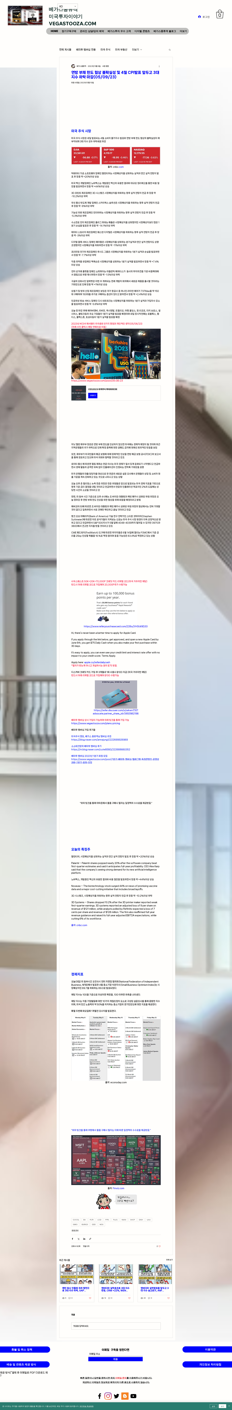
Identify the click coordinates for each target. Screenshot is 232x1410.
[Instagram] (108, 1396)
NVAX (124, 1220)
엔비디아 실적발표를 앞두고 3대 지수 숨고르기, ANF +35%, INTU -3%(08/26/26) (155, 1289)
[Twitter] (116, 1396)
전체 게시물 (65, 49)
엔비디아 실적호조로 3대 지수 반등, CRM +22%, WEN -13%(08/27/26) (115, 1289)
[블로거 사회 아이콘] (125, 1396)
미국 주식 (105, 49)
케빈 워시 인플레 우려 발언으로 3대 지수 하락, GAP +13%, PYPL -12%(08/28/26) (75, 1289)
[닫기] (229, 1406)
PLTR (91, 1220)
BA (84, 1220)
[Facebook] (99, 1396)
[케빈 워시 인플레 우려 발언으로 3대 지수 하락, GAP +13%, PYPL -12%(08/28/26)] (76, 1274)
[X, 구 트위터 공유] (78, 1239)
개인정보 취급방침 (87, 1406)
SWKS (75, 1224)
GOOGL (76, 1220)
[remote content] (116, 107)
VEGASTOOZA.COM (72, 23)
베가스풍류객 (63, 9)
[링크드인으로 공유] (84, 1239)
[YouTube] (133, 1396)
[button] (219, 14)
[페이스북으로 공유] (72, 1239)
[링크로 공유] (90, 1239)
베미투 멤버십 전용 (86, 49)
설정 (213, 1406)
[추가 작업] (159, 66)
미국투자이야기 (66, 16)
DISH (141, 1220)
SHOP (132, 1220)
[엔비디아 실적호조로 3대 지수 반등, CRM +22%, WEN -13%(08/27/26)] (115, 1274)
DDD (94, 1224)
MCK (101, 1224)
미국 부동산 (121, 49)
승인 (222, 1406)
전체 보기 (169, 1260)
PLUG (115, 1220)
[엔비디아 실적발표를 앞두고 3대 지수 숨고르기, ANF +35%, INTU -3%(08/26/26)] (155, 1274)
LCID (99, 1220)
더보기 (135, 49)
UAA (149, 1220)
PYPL (107, 1220)
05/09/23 (85, 1224)
